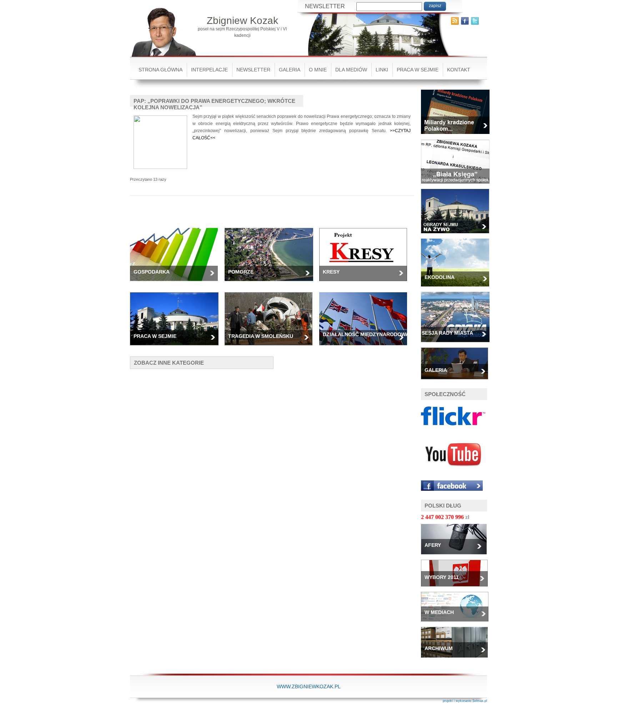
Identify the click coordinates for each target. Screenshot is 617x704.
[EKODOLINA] (458, 288)
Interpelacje (209, 70)
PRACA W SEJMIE (417, 70)
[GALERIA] (457, 381)
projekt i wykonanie (457, 701)
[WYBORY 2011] (457, 588)
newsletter (253, 70)
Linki (382, 70)
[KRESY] (365, 283)
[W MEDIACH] (457, 623)
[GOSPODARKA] (176, 283)
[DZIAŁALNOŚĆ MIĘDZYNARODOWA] (365, 347)
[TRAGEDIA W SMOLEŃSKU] (271, 347)
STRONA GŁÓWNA (160, 70)
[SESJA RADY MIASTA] (458, 344)
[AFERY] (456, 556)
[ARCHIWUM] (457, 660)
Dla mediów (351, 70)
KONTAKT (458, 70)
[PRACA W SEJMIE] (177, 347)
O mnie (318, 70)
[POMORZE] (272, 283)
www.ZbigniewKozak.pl (309, 686)
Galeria (289, 70)
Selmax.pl (479, 701)
